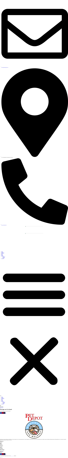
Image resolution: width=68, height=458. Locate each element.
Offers (2, 254)
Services (2, 253)
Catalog (2, 252)
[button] (34, 328)
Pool (1, 399)
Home (2, 251)
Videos (3, 403)
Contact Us (2, 258)
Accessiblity (1, 448)
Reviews (4, 257)
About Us (4, 256)
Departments (2, 398)
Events (2, 255)
